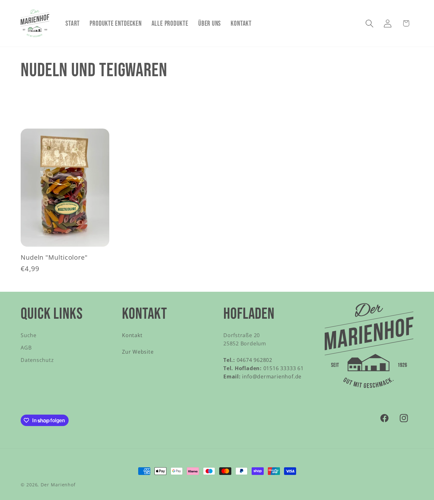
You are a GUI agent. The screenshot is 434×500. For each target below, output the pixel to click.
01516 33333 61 (263, 368)
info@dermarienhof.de (262, 376)
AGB (26, 347)
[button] (370, 23)
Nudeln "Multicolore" (54, 258)
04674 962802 (247, 360)
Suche (29, 335)
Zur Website (138, 351)
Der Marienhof (58, 485)
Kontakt (132, 335)
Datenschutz (37, 360)
